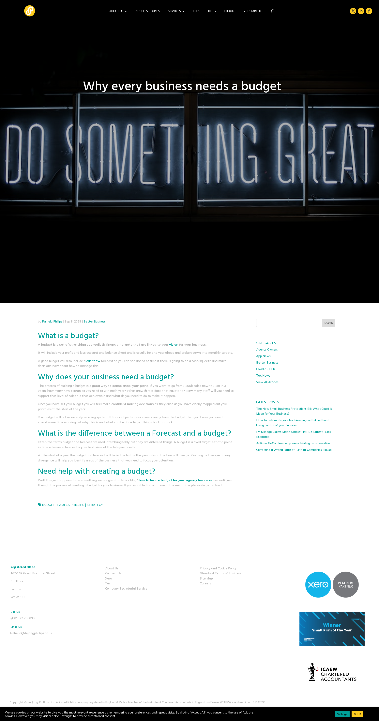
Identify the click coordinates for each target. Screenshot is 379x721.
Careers (205, 583)
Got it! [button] (357, 714)
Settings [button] (342, 714)
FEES (196, 12)
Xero (108, 578)
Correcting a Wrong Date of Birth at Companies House (294, 450)
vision (173, 344)
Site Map (206, 578)
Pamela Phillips (52, 321)
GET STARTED (252, 12)
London (15, 589)
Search (328, 323)
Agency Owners (267, 349)
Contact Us (113, 573)
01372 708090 (24, 618)
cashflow (93, 361)
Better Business (94, 321)
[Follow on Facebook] (369, 11)
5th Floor (16, 581)
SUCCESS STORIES (148, 12)
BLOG (212, 12)
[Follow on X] (353, 11)
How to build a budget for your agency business (175, 480)
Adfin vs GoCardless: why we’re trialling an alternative (293, 443)
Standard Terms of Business (220, 573)
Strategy (95, 505)
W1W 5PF (17, 597)
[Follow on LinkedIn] (361, 11)
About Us (112, 568)
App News (263, 356)
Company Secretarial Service (126, 588)
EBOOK (229, 12)
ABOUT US (116, 12)
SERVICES (174, 12)
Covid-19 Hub (265, 369)
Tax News (263, 375)
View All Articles (267, 382)
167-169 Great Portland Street (32, 573)
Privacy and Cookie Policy (218, 568)
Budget (48, 505)
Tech (108, 583)
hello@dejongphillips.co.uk (33, 633)
